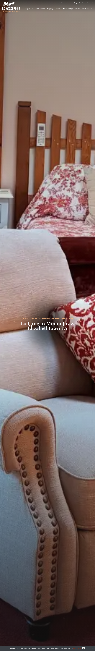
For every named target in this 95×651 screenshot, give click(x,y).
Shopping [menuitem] (49, 9)
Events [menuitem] (77, 9)
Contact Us (90, 3)
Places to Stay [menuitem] (67, 9)
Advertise (81, 3)
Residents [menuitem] (85, 9)
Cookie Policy (77, 648)
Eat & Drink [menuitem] (40, 9)
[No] (93, 648)
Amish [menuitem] (58, 9)
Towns (62, 3)
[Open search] (92, 8)
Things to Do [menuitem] (28, 9)
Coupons (69, 3)
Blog (75, 3)
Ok (83, 648)
